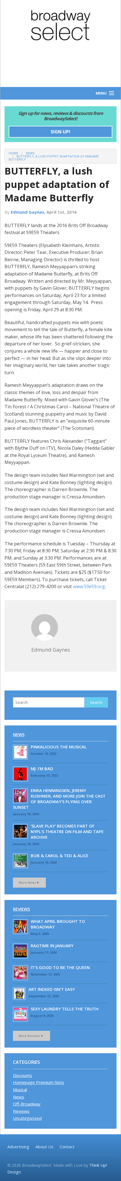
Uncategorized (27, 1118)
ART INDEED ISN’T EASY (51, 989)
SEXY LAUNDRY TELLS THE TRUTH (64, 1009)
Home (13, 153)
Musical (20, 1089)
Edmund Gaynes (50, 649)
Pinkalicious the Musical (59, 746)
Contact (67, 1146)
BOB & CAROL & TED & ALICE (59, 855)
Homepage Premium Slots (38, 1082)
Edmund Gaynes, (28, 212)
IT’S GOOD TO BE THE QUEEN (60, 967)
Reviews (21, 909)
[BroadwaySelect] (60, 25)
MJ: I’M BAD (42, 768)
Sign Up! (60, 132)
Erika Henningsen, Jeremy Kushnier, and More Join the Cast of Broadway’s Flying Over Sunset (59, 799)
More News (27, 882)
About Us (44, 1146)
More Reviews (29, 1036)
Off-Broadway (27, 1104)
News (30, 153)
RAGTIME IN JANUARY (52, 945)
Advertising (18, 1146)
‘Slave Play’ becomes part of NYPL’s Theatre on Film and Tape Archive (67, 831)
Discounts (22, 1075)
